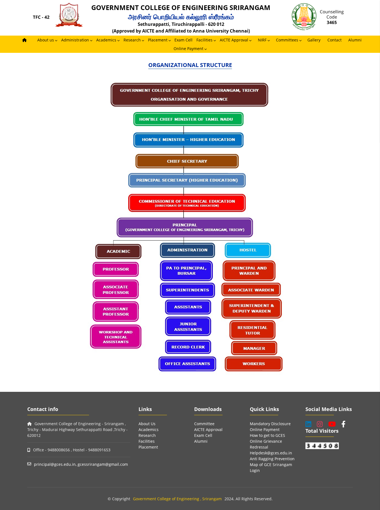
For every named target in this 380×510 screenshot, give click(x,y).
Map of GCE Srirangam (271, 464)
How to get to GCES (267, 435)
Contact (334, 40)
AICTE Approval (234, 40)
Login (255, 470)
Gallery (313, 40)
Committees (287, 40)
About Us (147, 423)
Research (132, 40)
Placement (157, 40)
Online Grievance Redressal (266, 444)
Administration (75, 40)
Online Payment (188, 48)
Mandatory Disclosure (270, 423)
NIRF (262, 40)
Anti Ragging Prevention (272, 458)
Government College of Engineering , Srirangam (177, 498)
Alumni (355, 40)
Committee (204, 423)
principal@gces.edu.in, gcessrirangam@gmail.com (81, 464)
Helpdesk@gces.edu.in (271, 452)
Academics (106, 40)
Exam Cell (183, 40)
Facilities (204, 40)
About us (45, 40)
